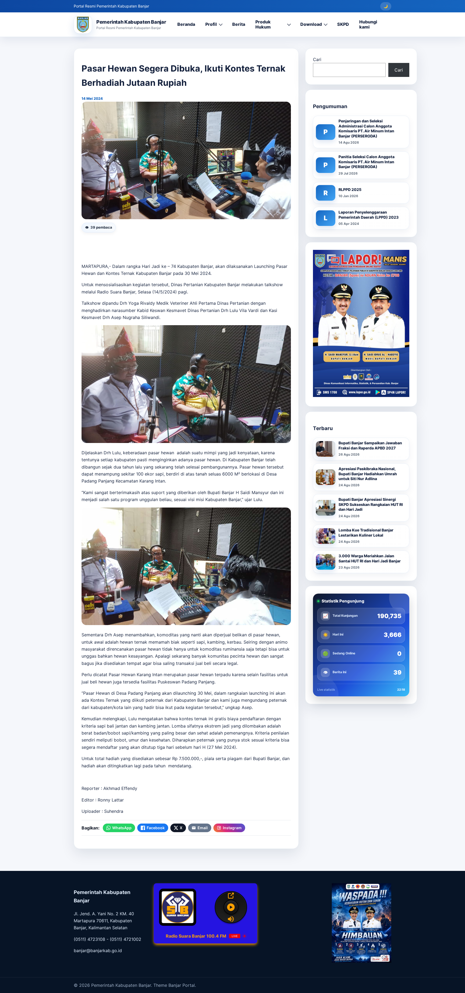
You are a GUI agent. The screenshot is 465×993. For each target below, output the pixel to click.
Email (203, 827)
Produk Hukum (263, 24)
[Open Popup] (231, 896)
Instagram (232, 827)
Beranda (186, 24)
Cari (317, 59)
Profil (211, 24)
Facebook (156, 827)
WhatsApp (122, 827)
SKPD (343, 24)
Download (311, 24)
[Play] (231, 907)
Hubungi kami (368, 24)
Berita (238, 24)
